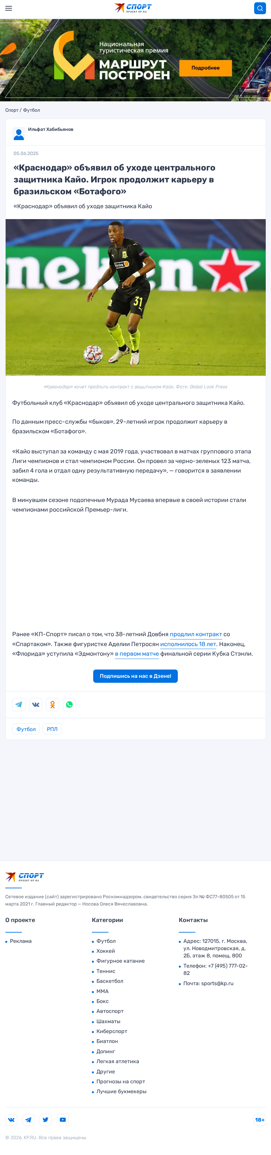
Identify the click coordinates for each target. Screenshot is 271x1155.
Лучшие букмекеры (121, 1091)
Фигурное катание (121, 961)
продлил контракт (196, 634)
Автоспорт (110, 1011)
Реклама (21, 941)
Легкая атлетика (118, 1061)
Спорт (12, 110)
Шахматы (108, 1021)
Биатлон (107, 1041)
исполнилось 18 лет (188, 644)
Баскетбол (110, 981)
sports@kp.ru (217, 983)
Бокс (103, 1001)
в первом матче (137, 653)
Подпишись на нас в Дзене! (135, 676)
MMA (103, 991)
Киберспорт (112, 1031)
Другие (106, 1071)
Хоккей (106, 951)
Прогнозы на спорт (121, 1081)
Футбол (31, 110)
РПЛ (52, 729)
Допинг (106, 1051)
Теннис (106, 971)
